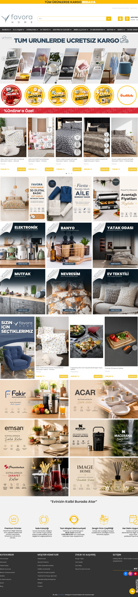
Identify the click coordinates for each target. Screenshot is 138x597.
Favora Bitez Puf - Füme (36, 160)
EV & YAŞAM (17, 30)
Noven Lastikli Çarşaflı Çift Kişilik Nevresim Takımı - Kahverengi (11, 160)
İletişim (40, 583)
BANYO (120, 30)
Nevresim (3, 562)
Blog (1, 586)
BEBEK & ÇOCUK (80, 30)
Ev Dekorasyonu (5, 579)
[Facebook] (126, 574)
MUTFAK (110, 30)
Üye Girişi (78, 566)
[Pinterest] (135, 574)
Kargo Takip (79, 559)
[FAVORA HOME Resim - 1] (69, 111)
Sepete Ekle (21, 169)
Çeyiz (2, 583)
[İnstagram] (130, 574)
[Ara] (108, 19)
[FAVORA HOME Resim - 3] (115, 199)
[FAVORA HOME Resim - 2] (69, 199)
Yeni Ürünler (4, 559)
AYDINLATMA (31, 30)
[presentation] (3, 58)
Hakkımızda (42, 559)
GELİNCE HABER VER (95, 376)
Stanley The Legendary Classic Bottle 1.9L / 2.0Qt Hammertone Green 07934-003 (85, 369)
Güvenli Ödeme (43, 562)
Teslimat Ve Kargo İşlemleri (47, 576)
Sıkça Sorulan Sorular (82, 569)
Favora (3, 164)
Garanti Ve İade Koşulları (46, 572)
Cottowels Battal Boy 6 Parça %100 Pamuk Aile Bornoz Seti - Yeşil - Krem (52, 369)
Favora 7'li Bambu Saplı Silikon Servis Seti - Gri (122, 160)
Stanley (73, 372)
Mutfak (2, 576)
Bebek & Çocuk (5, 569)
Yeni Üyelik (79, 562)
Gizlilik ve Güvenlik (44, 569)
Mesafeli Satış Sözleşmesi (47, 579)
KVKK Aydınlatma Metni (46, 566)
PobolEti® (61, 595)
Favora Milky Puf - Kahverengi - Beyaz (118, 368)
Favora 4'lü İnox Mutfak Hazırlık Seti (96, 160)
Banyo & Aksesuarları (7, 572)
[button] (66, 81)
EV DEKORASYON (96, 30)
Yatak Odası (4, 566)
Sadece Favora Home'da (120, 8)
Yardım (40, 586)
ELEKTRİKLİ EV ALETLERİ (61, 30)
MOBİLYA (5, 30)
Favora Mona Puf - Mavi (64, 160)
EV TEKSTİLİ (44, 30)
